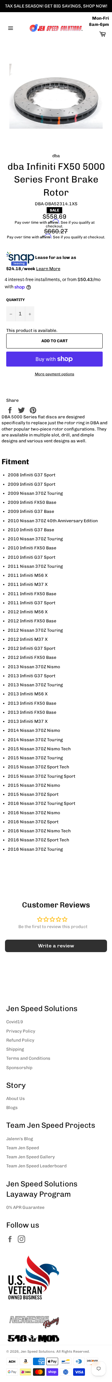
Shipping (15, 1049)
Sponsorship (19, 1067)
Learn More (48, 268)
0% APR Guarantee (25, 1207)
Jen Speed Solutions (37, 1351)
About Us (15, 1098)
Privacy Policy (20, 1031)
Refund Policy (20, 1040)
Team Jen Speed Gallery (30, 1157)
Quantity (15, 300)
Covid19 (14, 1021)
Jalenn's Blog (19, 1138)
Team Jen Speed (22, 1148)
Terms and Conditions (28, 1058)
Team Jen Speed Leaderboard (36, 1166)
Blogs (12, 1107)
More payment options (54, 374)
